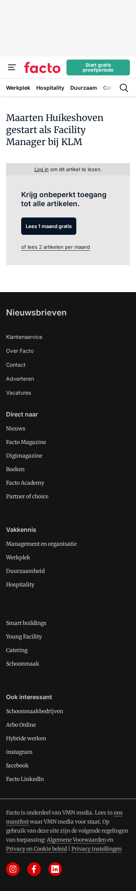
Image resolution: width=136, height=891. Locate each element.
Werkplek (18, 557)
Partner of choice (27, 496)
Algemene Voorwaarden (76, 839)
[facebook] (34, 869)
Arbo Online (21, 724)
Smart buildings (26, 623)
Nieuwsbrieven (36, 312)
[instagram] (13, 869)
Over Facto (20, 351)
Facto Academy (25, 482)
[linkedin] (55, 869)
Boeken (15, 469)
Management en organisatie (41, 543)
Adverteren (20, 378)
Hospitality (20, 584)
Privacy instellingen (96, 848)
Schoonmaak (22, 663)
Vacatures (18, 392)
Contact (16, 364)
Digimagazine (24, 455)
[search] (124, 87)
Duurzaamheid (25, 571)
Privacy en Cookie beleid (36, 848)
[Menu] (12, 67)
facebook (17, 765)
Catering (17, 650)
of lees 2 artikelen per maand (55, 247)
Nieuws (15, 428)
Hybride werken (26, 738)
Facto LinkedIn (25, 779)
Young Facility (24, 636)
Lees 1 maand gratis (49, 226)
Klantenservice (24, 337)
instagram (19, 752)
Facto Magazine (26, 442)
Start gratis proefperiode (98, 67)
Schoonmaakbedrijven (34, 711)
